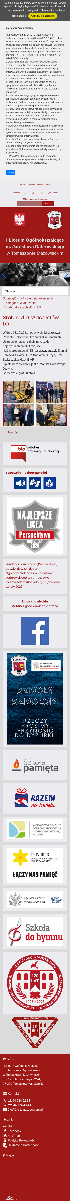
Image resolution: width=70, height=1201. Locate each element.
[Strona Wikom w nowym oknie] (11, 1198)
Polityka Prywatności (21, 1140)
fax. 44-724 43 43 (19, 1105)
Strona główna (28, 184)
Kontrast (53, 193)
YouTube (13, 1135)
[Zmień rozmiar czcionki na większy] (33, 193)
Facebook (14, 1131)
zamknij (10, 172)
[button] (65, 274)
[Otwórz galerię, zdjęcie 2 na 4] (51, 392)
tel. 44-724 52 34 (18, 1100)
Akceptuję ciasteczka (42, 15)
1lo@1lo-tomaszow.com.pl (25, 1109)
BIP (10, 1126)
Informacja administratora (36, 199)
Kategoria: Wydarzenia (20, 303)
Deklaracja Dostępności (23, 1145)
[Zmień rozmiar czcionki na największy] (41, 193)
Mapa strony (44, 184)
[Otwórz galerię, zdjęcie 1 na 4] (19, 392)
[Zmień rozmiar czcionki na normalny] (25, 193)
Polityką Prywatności (26, 6)
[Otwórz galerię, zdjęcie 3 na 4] (19, 415)
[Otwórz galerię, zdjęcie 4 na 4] (51, 415)
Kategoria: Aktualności (39, 298)
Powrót (12, 432)
